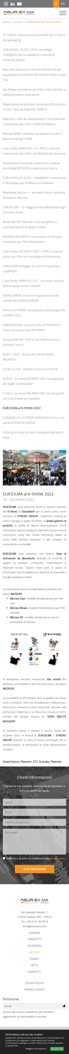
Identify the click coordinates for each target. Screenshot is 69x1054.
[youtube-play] (19, 3)
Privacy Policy (34, 989)
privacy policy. (58, 858)
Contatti (34, 972)
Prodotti (34, 939)
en (63, 4)
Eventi (34, 959)
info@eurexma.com (34, 926)
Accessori (34, 946)
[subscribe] (63, 1006)
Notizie (18, 22)
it (56, 4)
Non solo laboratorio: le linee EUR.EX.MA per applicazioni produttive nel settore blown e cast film (34, 74)
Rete (34, 965)
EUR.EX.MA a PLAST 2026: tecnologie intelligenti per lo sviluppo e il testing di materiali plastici (29, 54)
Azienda (34, 933)
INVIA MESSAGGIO (34, 869)
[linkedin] (12, 3)
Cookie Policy (34, 983)
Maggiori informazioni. (36, 1048)
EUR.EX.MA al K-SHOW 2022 (22, 408)
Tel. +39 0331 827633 (34, 921)
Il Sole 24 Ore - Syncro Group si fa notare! (30, 369)
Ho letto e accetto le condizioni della (35, 858)
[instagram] (6, 3)
